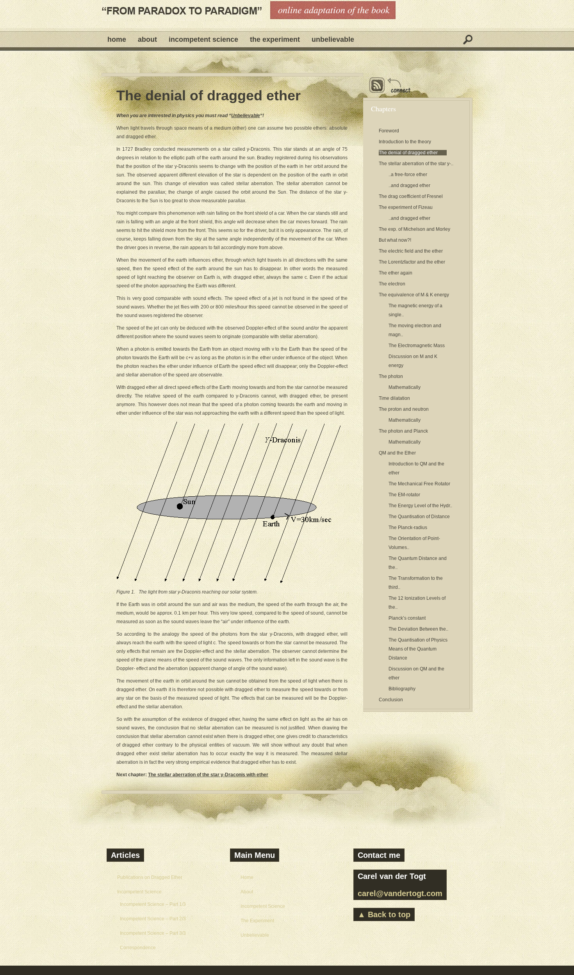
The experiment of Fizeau (406, 207)
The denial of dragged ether (208, 95)
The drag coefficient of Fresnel (411, 196)
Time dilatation (394, 398)
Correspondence (138, 947)
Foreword (389, 131)
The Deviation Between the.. (418, 629)
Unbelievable (333, 39)
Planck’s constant (407, 618)
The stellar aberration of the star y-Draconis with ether (208, 774)
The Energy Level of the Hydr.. (420, 505)
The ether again (395, 273)
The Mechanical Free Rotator (419, 484)
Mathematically (405, 387)
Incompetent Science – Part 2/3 (153, 919)
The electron (392, 284)
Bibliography (402, 689)
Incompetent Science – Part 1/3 (153, 904)
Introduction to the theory (405, 141)
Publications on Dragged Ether (149, 877)
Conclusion (391, 699)
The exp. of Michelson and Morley (414, 229)
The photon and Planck (403, 431)
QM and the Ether (397, 453)
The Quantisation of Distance (419, 516)
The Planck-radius (408, 527)
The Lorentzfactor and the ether (412, 262)
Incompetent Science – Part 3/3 (153, 933)
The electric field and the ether (411, 251)
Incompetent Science (203, 39)
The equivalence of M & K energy (414, 295)
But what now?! (395, 240)
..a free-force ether (408, 174)
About (147, 39)
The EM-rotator (404, 494)
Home (116, 39)
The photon (391, 376)
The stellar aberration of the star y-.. (416, 163)
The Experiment (275, 39)
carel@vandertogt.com (400, 893)
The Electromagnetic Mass (417, 345)
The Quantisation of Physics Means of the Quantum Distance (418, 649)
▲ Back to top (384, 914)
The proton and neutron (404, 409)
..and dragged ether (409, 185)
